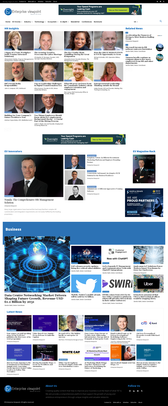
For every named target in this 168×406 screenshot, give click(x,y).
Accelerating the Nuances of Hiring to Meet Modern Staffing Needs (139, 37)
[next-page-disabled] (9, 129)
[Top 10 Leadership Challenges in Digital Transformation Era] (49, 71)
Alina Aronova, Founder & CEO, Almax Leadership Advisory (46, 89)
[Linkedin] (157, 1)
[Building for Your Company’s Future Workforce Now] (19, 103)
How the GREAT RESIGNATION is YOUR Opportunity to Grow (108, 54)
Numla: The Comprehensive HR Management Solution (29, 201)
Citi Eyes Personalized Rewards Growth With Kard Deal (147, 335)
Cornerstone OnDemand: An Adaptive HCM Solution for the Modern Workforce (103, 174)
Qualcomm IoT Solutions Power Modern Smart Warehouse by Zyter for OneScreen (148, 268)
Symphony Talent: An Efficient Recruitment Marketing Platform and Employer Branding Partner (103, 160)
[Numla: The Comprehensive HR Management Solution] (33, 176)
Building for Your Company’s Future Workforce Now (17, 116)
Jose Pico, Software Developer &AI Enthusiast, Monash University (120, 342)
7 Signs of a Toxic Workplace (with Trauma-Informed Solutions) (17, 55)
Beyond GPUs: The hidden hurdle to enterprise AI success (69, 335)
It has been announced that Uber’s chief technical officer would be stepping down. (146, 297)
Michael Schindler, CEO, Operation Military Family (107, 58)
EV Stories (8, 49)
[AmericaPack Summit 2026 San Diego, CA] (123, 352)
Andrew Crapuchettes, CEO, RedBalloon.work (18, 120)
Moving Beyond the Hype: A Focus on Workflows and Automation (44, 364)
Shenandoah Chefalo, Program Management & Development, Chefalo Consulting (18, 60)
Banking (139, 330)
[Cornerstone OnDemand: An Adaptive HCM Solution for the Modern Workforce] (75, 177)
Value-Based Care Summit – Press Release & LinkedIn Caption (44, 335)
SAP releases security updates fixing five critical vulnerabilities (86, 267)
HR (127, 32)
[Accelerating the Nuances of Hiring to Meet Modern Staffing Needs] (160, 35)
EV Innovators (9, 196)
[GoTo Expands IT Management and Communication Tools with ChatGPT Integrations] (117, 255)
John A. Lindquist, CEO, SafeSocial (14, 88)
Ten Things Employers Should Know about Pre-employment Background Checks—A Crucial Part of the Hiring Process (48, 118)
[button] (161, 21)
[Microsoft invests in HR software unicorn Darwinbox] (160, 47)
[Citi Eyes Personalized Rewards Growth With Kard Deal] (148, 323)
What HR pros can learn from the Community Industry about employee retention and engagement (78, 87)
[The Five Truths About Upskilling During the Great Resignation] (78, 40)
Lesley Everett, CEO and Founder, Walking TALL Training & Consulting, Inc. (108, 89)
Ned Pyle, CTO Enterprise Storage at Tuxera (71, 340)
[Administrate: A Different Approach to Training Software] (75, 193)
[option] (100, 11)
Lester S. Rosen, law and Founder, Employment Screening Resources (48, 124)
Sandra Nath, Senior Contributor (135, 51)
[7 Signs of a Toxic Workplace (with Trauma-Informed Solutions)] (19, 40)
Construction (63, 359)
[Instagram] (130, 391)
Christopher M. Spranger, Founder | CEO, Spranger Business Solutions (46, 58)
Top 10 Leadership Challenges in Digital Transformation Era (48, 85)
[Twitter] (163, 1)
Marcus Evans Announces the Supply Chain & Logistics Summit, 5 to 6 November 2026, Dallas (148, 365)
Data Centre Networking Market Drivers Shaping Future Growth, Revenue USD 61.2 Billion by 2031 (35, 299)
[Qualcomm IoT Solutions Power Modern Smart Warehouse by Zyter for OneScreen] (148, 255)
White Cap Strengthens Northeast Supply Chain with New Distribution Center (70, 364)
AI (59, 330)
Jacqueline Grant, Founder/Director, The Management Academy (76, 60)
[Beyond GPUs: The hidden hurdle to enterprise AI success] (71, 323)
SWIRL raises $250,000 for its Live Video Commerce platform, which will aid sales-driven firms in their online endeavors (117, 298)
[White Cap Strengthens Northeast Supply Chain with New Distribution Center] (71, 352)
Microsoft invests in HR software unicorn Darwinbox (138, 48)
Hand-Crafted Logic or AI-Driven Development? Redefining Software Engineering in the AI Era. (121, 336)
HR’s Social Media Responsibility (12, 85)
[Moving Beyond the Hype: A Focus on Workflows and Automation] (45, 352)
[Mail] (160, 1)
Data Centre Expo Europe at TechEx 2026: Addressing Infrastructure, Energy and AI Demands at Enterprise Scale (97, 336)
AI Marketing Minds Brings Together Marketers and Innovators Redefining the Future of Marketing (96, 365)
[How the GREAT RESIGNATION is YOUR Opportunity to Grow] (108, 40)
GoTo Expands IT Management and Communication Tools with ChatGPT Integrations (116, 268)
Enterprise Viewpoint (131, 41)
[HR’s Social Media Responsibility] (19, 71)
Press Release (11, 330)
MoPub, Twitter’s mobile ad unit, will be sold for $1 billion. (86, 296)
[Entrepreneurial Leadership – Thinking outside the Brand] (108, 71)
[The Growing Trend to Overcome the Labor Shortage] (49, 40)
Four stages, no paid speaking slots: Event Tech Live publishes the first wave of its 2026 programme (19, 336)
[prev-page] (5, 129)
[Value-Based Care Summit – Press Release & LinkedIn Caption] (45, 323)
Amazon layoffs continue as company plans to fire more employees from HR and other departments (139, 60)
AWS (112, 330)
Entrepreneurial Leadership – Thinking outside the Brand (107, 85)
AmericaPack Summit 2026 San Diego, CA (123, 364)
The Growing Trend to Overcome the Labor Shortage (48, 54)
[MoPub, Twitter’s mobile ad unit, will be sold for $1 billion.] (86, 284)
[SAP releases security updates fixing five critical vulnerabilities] (86, 255)
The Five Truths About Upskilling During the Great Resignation (76, 55)
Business (8, 291)
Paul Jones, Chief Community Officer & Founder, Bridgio (76, 93)
